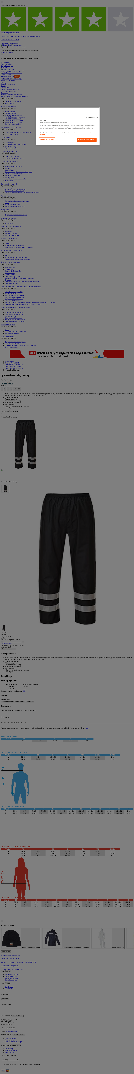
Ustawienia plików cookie (47, 139)
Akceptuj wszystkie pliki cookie (87, 139)
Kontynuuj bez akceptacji (92, 117)
